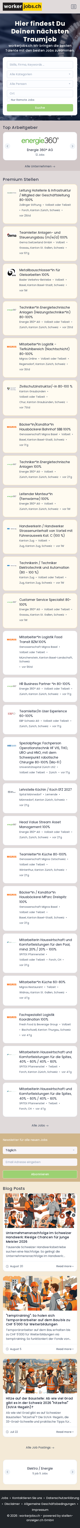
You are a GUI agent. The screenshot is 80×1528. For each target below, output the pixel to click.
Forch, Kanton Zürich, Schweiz (41, 210)
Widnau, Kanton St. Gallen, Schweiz (41, 992)
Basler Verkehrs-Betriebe (35, 280)
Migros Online (28, 359)
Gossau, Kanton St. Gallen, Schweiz (41, 248)
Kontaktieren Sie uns (27, 1498)
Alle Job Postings (38, 1447)
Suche (40, 108)
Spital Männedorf (30, 794)
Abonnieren (40, 1174)
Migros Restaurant (31, 987)
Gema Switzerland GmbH (35, 242)
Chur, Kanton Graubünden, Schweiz (42, 402)
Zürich (53, 772)
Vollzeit (60, 242)
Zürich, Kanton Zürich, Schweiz (38, 327)
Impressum (40, 1510)
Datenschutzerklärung (62, 1498)
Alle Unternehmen (38, 166)
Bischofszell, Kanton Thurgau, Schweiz (46, 1030)
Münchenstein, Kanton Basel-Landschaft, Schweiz (46, 659)
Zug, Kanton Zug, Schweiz (35, 546)
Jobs (4, 1498)
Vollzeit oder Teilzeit (58, 205)
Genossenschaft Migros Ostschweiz (42, 859)
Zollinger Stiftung (30, 205)
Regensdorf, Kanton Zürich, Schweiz (42, 364)
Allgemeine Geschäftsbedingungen (50, 1504)
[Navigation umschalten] (73, 6)
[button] (72, 1472)
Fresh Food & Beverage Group (38, 1024)
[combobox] (40, 74)
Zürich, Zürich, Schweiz (33, 726)
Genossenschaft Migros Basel (38, 434)
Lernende (51, 794)
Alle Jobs (39, 1125)
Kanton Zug (26, 540)
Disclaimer (12, 1504)
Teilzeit (51, 987)
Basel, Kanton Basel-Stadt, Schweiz (41, 285)
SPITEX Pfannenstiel (31, 954)
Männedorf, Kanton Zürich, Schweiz (42, 800)
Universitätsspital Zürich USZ (37, 767)
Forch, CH (55, 960)
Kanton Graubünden (32, 391)
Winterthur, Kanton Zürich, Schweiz (41, 870)
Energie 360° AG (29, 322)
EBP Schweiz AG (29, 721)
